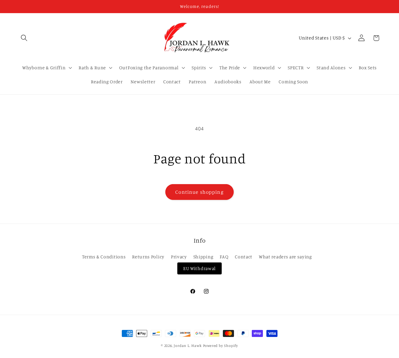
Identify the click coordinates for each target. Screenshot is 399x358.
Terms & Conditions (104, 257)
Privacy (179, 257)
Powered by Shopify (220, 345)
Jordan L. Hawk (188, 345)
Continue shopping (199, 192)
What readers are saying (285, 257)
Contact (243, 257)
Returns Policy (148, 257)
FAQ (224, 257)
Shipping (203, 257)
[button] (24, 38)
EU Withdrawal (199, 268)
